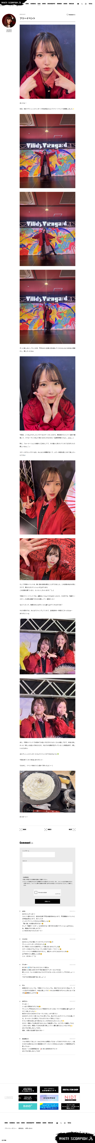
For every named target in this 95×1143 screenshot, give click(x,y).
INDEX (49, 829)
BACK (24, 829)
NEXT (70, 829)
